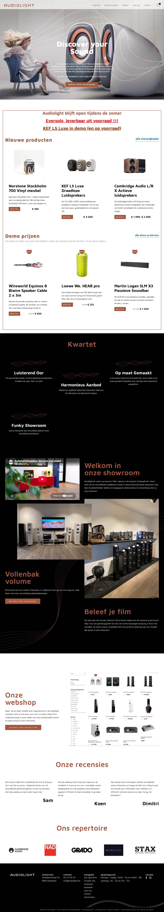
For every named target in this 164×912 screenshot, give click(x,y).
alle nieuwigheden (147, 138)
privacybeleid (88, 910)
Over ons (136, 5)
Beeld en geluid (111, 5)
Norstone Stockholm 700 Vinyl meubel (27, 188)
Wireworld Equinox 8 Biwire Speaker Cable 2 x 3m (28, 290)
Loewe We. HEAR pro (81, 286)
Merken (125, 5)
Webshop (96, 5)
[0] (158, 6)
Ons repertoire (90, 877)
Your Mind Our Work (145, 910)
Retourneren (89, 897)
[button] (120, 309)
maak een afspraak (82, 81)
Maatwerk (88, 884)
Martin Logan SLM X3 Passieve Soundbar (133, 288)
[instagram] (150, 878)
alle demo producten (147, 235)
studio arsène (113, 910)
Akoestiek (88, 887)
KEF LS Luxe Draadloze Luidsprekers (73, 190)
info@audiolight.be (71, 881)
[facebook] (146, 878)
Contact (147, 5)
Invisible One (89, 881)
